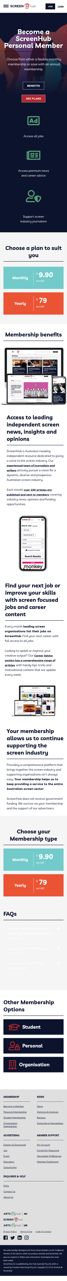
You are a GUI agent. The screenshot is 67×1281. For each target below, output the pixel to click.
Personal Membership (15, 1112)
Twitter (12, 1238)
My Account (43, 1144)
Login (61, 6)
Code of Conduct (43, 1231)
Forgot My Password (48, 1150)
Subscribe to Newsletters (50, 1123)
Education (8, 1161)
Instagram (26, 1237)
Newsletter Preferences (49, 1156)
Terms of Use (26, 1231)
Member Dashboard (47, 1161)
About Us (8, 1197)
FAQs (6, 1185)
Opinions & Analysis (47, 1112)
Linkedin (20, 1237)
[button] (58, 928)
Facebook (5, 1237)
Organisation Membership (10, 1125)
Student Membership (14, 1117)
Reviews (41, 1117)
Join (50, 6)
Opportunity (10, 1167)
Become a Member (13, 1106)
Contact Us (9, 1191)
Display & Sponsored (14, 1144)
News (40, 1106)
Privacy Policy (10, 1231)
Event (6, 1156)
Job (5, 1150)
